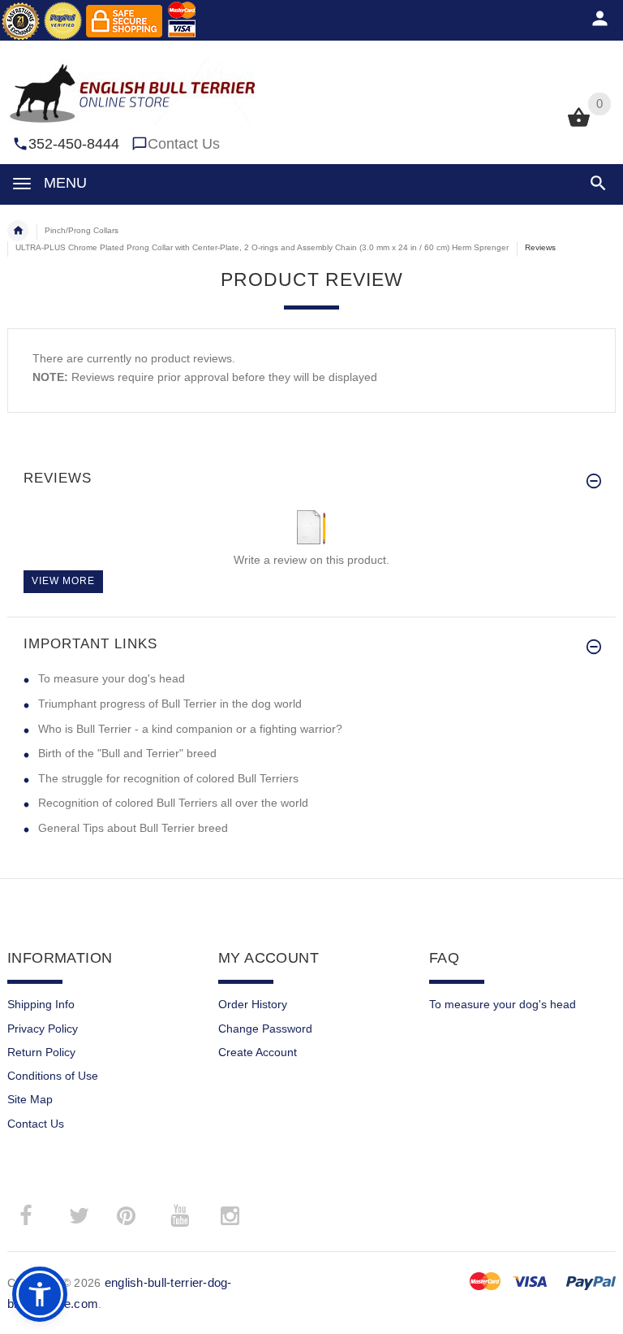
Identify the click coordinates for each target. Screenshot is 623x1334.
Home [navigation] (17, 230)
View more (63, 581)
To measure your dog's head (111, 678)
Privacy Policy (42, 1028)
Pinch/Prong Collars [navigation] (81, 230)
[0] (579, 125)
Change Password (265, 1028)
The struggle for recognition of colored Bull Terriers (168, 778)
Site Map (30, 1099)
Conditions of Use (52, 1075)
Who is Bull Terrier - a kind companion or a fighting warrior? (190, 728)
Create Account (257, 1052)
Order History (252, 1004)
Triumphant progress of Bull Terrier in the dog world (170, 703)
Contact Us (184, 144)
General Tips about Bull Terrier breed (133, 827)
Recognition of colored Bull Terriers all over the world (173, 802)
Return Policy (41, 1052)
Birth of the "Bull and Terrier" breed (127, 753)
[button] (595, 183)
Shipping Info (41, 1004)
